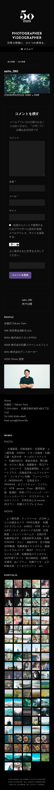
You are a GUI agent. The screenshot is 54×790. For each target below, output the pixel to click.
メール (13, 196)
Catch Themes (37, 785)
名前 (12, 182)
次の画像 (21, 62)
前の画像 (11, 62)
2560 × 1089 (32, 95)
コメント (14, 138)
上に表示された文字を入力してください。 (26, 253)
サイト (13, 211)
